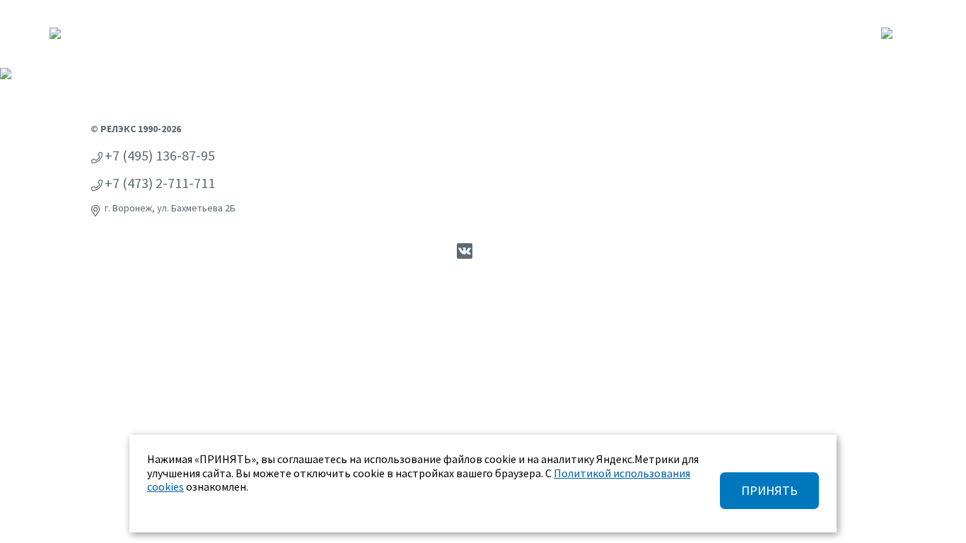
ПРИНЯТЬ (769, 490)
